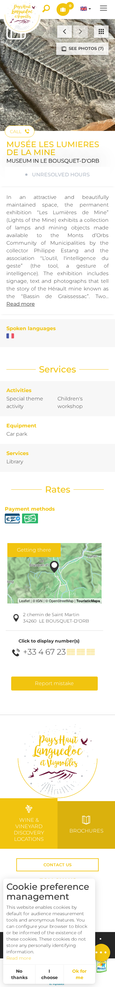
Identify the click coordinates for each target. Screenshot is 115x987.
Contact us (57, 864)
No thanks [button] (19, 974)
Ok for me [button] (79, 974)
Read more (18, 958)
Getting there (34, 550)
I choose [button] (49, 974)
